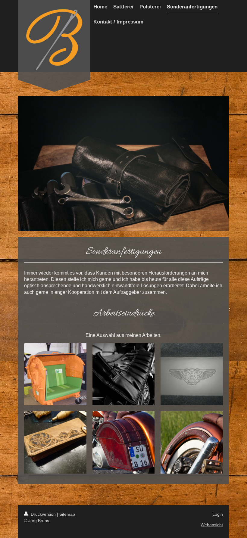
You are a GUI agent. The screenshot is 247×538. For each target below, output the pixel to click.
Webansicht (212, 524)
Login (217, 514)
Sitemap (67, 514)
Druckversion (43, 514)
